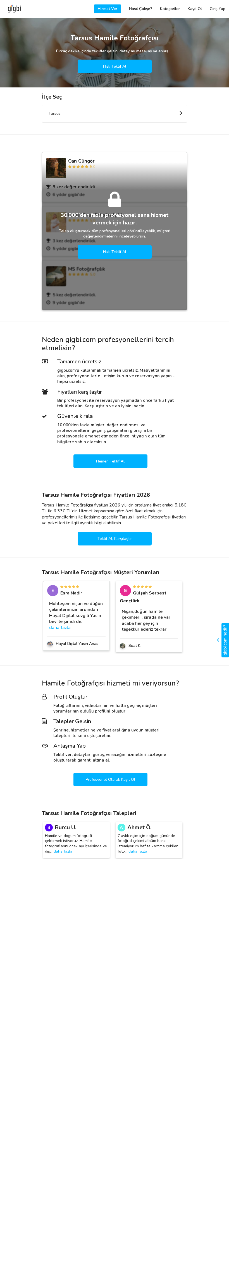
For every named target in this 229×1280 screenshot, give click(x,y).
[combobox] (114, 114)
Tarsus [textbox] (55, 113)
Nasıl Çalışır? (140, 8)
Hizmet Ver (107, 8)
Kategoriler (170, 8)
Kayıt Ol (195, 8)
